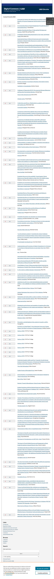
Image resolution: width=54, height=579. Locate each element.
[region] (27, 570)
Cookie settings (9, 573)
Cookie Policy (9, 574)
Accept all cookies (43, 568)
